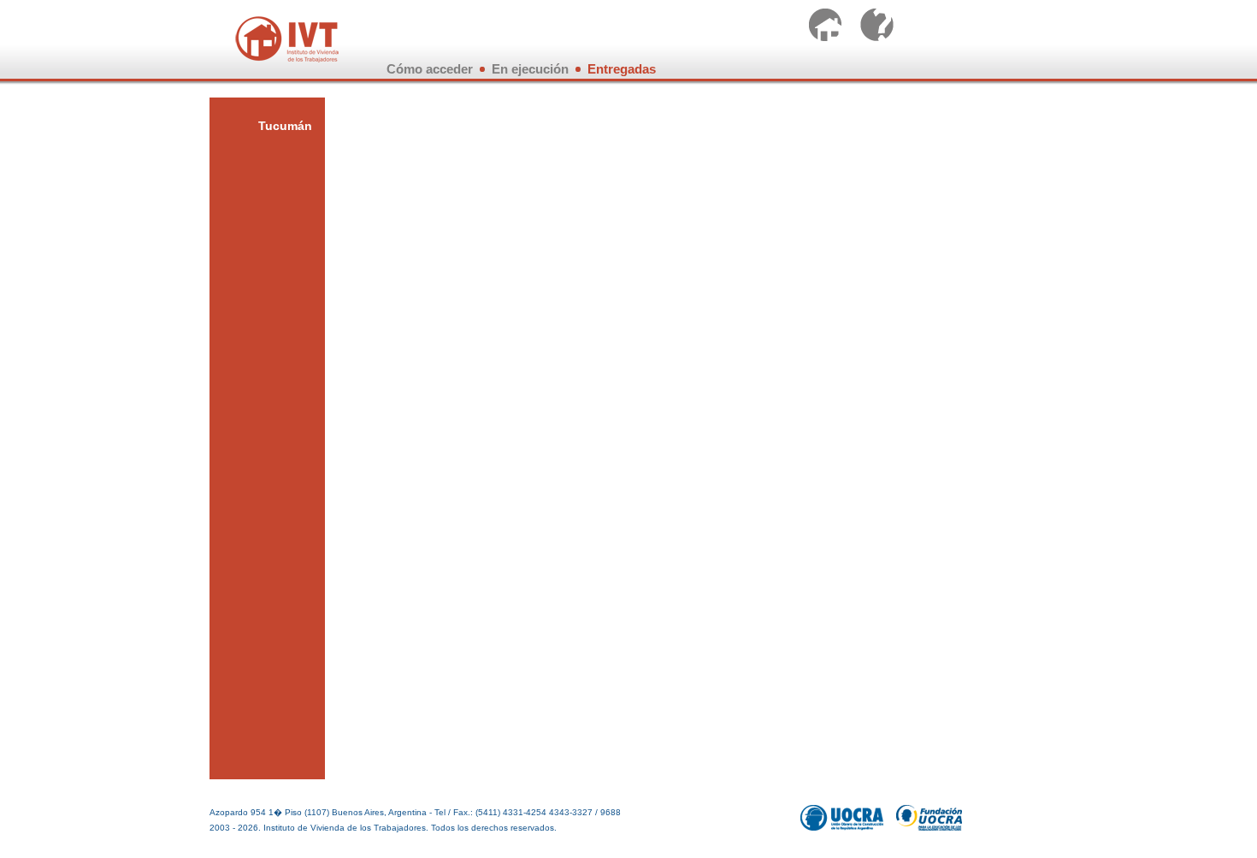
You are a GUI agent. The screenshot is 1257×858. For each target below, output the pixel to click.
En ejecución (530, 69)
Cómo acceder (430, 69)
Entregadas (621, 69)
